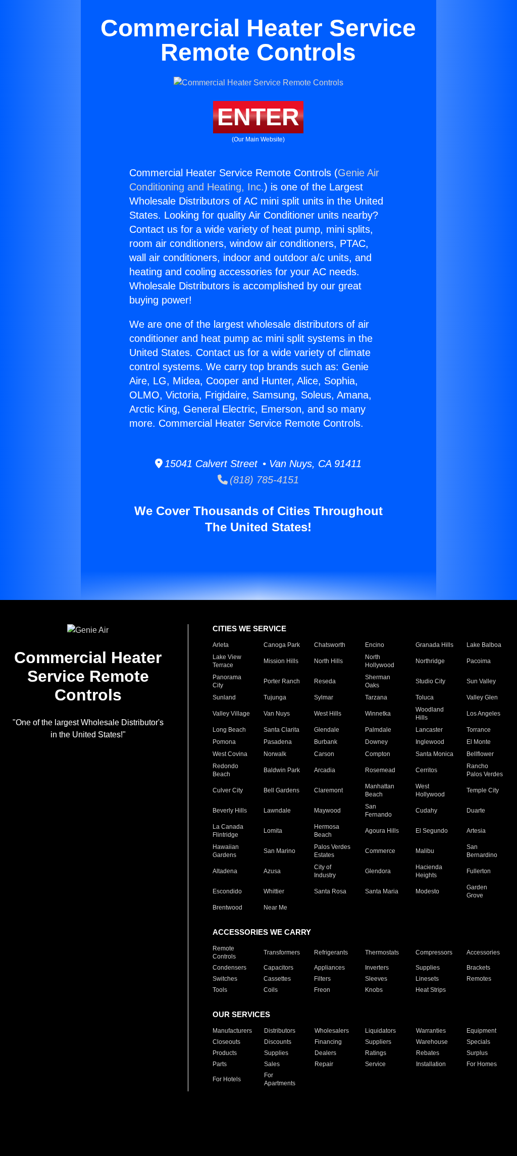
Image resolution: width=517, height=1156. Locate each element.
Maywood (327, 810)
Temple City (483, 790)
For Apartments (279, 1079)
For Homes (482, 1064)
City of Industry (325, 871)
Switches (225, 978)
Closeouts (226, 1041)
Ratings (375, 1053)
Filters (322, 978)
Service (375, 1064)
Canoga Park (282, 644)
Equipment (481, 1030)
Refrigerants (331, 952)
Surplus (477, 1053)
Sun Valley (481, 681)
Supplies (428, 967)
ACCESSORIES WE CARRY (262, 932)
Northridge (430, 661)
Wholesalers (332, 1030)
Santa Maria (381, 891)
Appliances (329, 967)
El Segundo (432, 830)
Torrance (479, 729)
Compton (377, 754)
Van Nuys (277, 713)
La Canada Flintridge (228, 830)
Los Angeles (483, 713)
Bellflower (480, 754)
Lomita (273, 830)
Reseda (325, 681)
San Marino (279, 851)
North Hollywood (379, 661)
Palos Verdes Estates (332, 851)
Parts (220, 1064)
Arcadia (324, 770)
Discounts (277, 1041)
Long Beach (229, 729)
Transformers (282, 952)
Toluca (425, 697)
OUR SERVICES (241, 1014)
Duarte (476, 810)
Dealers (325, 1053)
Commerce (380, 851)
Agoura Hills (382, 830)
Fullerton (479, 871)
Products (225, 1053)
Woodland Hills (430, 713)
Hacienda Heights (429, 871)
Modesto (427, 891)
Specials (478, 1041)
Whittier (274, 891)
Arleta (221, 644)
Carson (324, 754)
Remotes (479, 978)
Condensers (229, 967)
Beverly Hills (230, 810)
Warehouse (432, 1041)
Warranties (431, 1030)
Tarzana (376, 697)
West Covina (230, 754)
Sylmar (323, 697)
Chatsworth (329, 644)
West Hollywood (430, 790)
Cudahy (426, 810)
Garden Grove (477, 891)
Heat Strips (431, 989)
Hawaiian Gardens (226, 851)
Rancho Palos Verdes (485, 770)
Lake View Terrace (227, 661)
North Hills (328, 661)
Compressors (434, 952)
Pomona (224, 741)
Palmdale (378, 729)
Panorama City (227, 681)
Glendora (378, 871)
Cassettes (277, 978)
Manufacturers (232, 1030)
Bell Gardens (281, 790)
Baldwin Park (282, 770)
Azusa (272, 871)
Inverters (377, 967)
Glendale (326, 729)
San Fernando (378, 810)
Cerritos (426, 770)
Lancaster (429, 729)
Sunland (224, 697)
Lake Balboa (484, 644)
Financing (328, 1041)
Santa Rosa (330, 891)
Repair (324, 1064)
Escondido (227, 891)
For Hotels (227, 1079)
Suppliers (378, 1041)
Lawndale (277, 810)
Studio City (430, 681)
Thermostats (382, 952)
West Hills (327, 713)
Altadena (225, 871)
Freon (322, 989)
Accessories (483, 952)
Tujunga (275, 697)
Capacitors (278, 967)
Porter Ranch (282, 681)
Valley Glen (482, 697)
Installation (431, 1064)
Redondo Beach (225, 770)
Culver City (228, 790)
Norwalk (275, 754)
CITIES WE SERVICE (249, 628)
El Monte (479, 741)
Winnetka (378, 713)
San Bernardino (482, 851)
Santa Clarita (281, 729)
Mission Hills (281, 661)
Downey (376, 741)
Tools (220, 989)
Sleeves (376, 978)
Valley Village (231, 713)
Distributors (279, 1030)
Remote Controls (224, 952)
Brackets (478, 967)
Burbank (325, 741)
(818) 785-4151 (263, 479)
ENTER (258, 117)
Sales (272, 1064)
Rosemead (380, 770)
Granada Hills (434, 644)
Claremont (328, 790)
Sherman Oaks (377, 681)
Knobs (374, 989)
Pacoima (479, 661)
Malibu (425, 851)
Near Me (275, 907)
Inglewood (430, 741)
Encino (374, 644)
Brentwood (227, 907)
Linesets (427, 978)
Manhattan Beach (379, 790)
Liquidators (380, 1030)
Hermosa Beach (326, 830)
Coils (271, 989)
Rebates (427, 1053)
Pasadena (278, 741)
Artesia (476, 830)
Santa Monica (434, 754)
